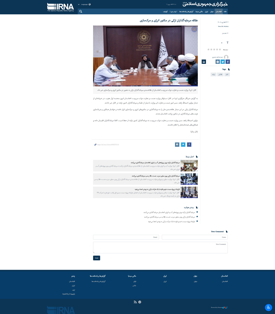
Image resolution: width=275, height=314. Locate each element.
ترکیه (213, 74)
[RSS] (135, 302)
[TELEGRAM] (140, 302)
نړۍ (73, 289)
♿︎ (269, 307)
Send (96, 258)
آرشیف (165, 11)
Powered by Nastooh (217, 307)
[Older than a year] (189, 165)
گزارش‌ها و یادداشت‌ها (186, 11)
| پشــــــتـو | (173, 11)
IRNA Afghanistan (205, 4)
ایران (206, 11)
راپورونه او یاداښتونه (68, 293)
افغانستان (219, 11)
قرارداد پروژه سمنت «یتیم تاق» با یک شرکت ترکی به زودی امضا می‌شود (157, 189)
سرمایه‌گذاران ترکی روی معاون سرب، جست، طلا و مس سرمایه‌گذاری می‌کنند (156, 175)
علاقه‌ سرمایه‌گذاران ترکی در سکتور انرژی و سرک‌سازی (169, 20)
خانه (225, 11)
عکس (134, 285)
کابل (227, 74)
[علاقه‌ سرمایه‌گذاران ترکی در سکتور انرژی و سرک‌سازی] (145, 56)
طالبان (220, 74)
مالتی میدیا (199, 11)
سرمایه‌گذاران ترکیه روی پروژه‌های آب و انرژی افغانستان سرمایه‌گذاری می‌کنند (155, 162)
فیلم (135, 281)
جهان (212, 11)
